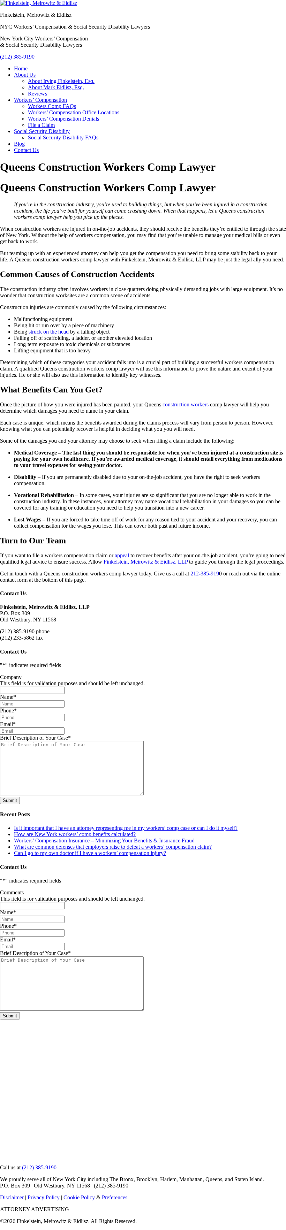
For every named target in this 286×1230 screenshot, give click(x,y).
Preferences (114, 1197)
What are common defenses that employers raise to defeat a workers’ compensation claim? (113, 847)
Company (11, 677)
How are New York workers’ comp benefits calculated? (75, 834)
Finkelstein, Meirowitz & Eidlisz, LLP (146, 562)
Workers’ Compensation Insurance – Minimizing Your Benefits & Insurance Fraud (104, 840)
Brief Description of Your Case (35, 738)
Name (8, 697)
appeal (122, 555)
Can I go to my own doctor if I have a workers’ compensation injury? (90, 853)
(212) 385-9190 (17, 57)
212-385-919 (204, 573)
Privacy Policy (44, 1197)
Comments (12, 892)
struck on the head (49, 332)
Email (8, 724)
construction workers (186, 404)
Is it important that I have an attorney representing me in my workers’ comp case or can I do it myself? (126, 828)
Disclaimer (12, 1197)
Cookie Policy (79, 1197)
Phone (8, 710)
